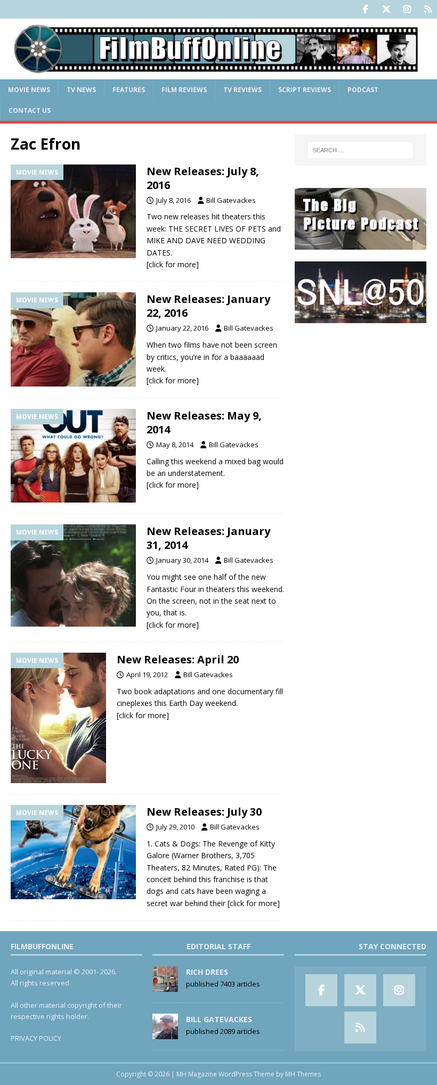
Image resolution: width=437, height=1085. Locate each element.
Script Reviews (304, 89)
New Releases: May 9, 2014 (204, 422)
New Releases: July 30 (204, 811)
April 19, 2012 (147, 674)
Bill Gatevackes (231, 200)
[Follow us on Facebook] (365, 9)
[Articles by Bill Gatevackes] (165, 1034)
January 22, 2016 (182, 328)
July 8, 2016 (173, 200)
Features (128, 89)
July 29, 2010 (175, 827)
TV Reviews (242, 89)
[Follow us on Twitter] (386, 9)
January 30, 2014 (182, 560)
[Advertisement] (360, 388)
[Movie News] (73, 211)
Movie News (29, 89)
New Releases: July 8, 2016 (203, 178)
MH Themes (303, 1074)
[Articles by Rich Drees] (165, 986)
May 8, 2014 (174, 444)
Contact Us (30, 110)
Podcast (362, 89)
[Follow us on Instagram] (407, 9)
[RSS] (427, 9)
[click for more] (173, 264)
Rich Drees (207, 972)
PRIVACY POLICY (36, 1038)
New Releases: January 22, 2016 (208, 306)
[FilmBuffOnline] (218, 73)
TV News (81, 89)
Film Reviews (184, 89)
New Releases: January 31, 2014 (208, 538)
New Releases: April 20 (178, 659)
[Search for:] (360, 150)
